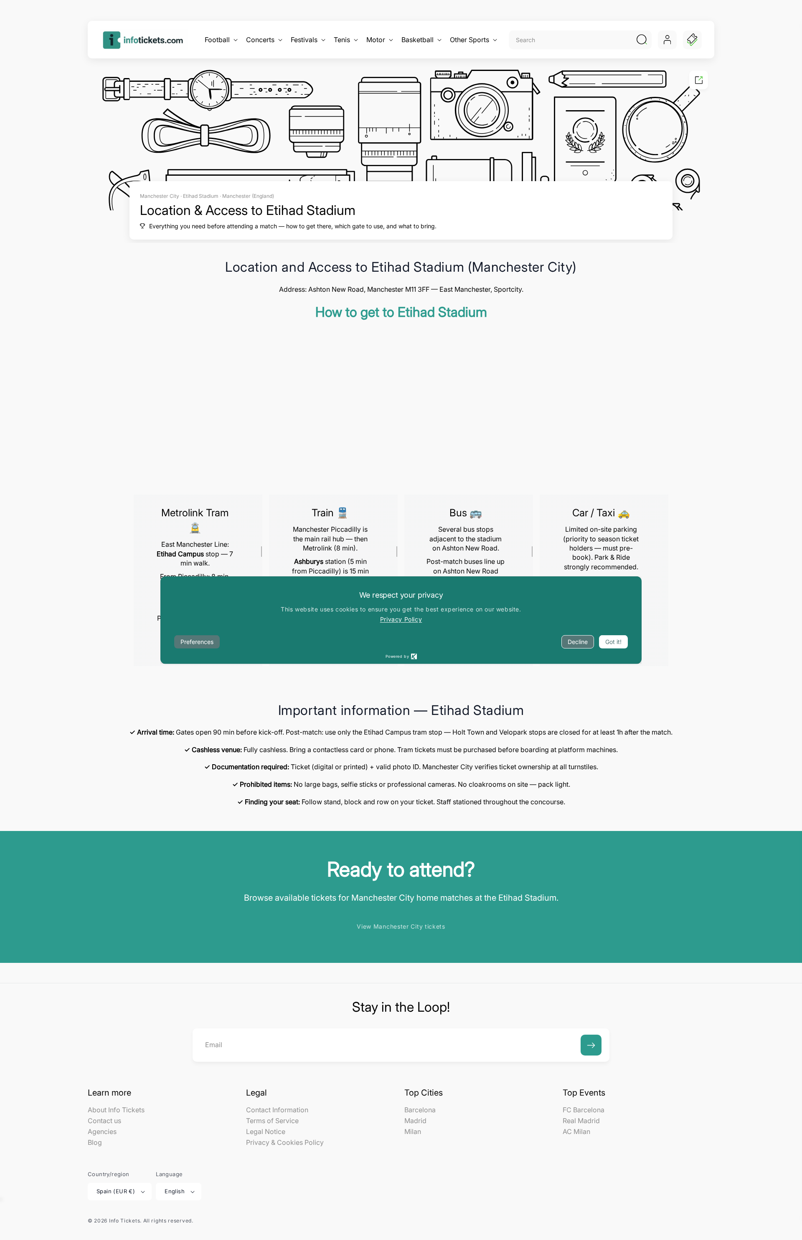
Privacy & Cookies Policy (285, 1142)
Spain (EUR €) (115, 1191)
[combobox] (571, 39)
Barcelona (420, 1110)
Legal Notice (265, 1131)
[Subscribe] (591, 1045)
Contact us (104, 1120)
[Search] (641, 39)
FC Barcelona (583, 1110)
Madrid (415, 1120)
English (175, 1191)
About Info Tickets (116, 1110)
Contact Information (277, 1110)
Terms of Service (272, 1120)
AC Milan (576, 1131)
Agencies (102, 1131)
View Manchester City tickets (401, 926)
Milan (412, 1131)
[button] (220, 39)
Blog (95, 1142)
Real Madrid (581, 1120)
